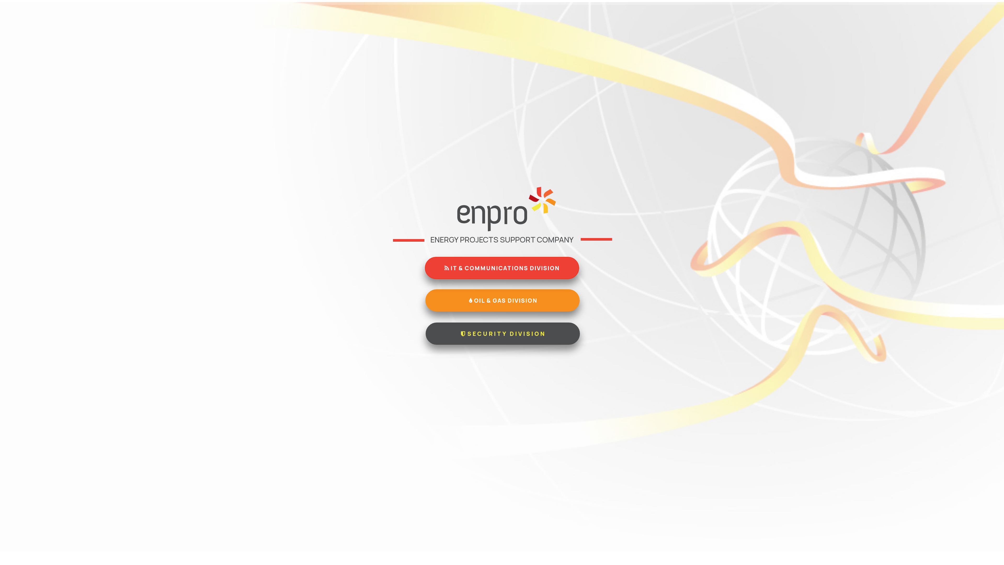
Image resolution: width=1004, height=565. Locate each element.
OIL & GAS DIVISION (505, 300)
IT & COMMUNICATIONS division (504, 268)
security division (505, 334)
